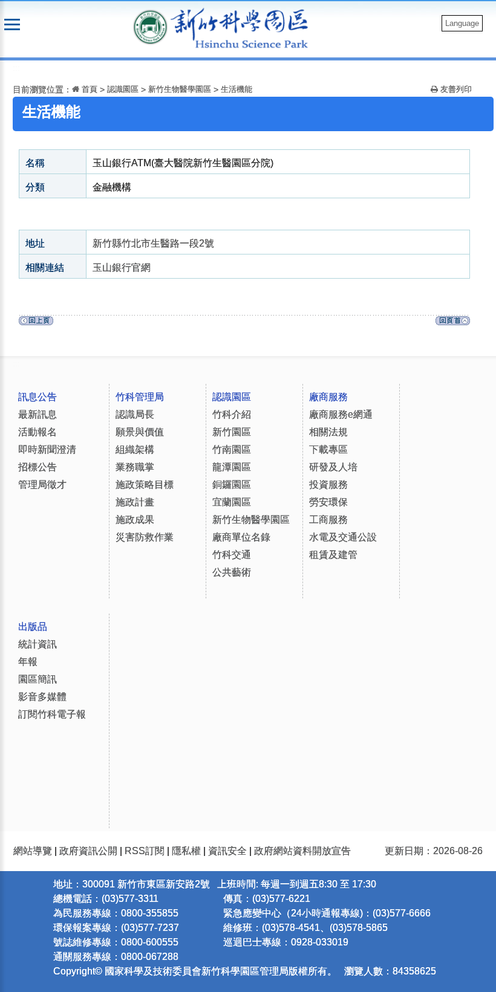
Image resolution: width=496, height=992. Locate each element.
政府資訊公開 (88, 851)
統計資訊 (37, 644)
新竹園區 (231, 432)
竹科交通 (231, 554)
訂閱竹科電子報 (52, 714)
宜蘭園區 (231, 502)
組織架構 (135, 449)
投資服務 (328, 484)
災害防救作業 (145, 537)
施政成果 (135, 519)
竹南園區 (231, 449)
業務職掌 (135, 467)
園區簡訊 (37, 679)
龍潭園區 (231, 467)
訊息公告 (37, 397)
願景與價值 (140, 432)
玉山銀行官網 (122, 267)
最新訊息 (37, 414)
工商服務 (328, 519)
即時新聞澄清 (47, 449)
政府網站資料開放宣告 (302, 851)
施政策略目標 (145, 484)
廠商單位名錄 (241, 537)
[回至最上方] (453, 324)
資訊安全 (227, 851)
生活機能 (236, 89)
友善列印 (455, 89)
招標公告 (37, 467)
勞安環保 (328, 502)
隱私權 (186, 851)
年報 (28, 661)
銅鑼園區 (231, 484)
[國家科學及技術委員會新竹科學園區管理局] (246, 27)
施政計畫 (135, 502)
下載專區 (328, 449)
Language (462, 23)
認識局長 (135, 414)
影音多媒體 (42, 697)
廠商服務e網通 (341, 414)
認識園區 (123, 89)
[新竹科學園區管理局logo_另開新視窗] (150, 26)
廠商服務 (328, 397)
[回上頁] (36, 324)
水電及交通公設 (343, 537)
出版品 (32, 626)
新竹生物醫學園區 (179, 89)
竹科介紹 (231, 414)
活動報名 (37, 432)
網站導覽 (32, 851)
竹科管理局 (140, 397)
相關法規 (328, 432)
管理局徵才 (42, 484)
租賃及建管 (333, 554)
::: (16, 68)
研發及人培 (333, 467)
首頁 (88, 89)
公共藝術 (231, 572)
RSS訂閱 (145, 851)
